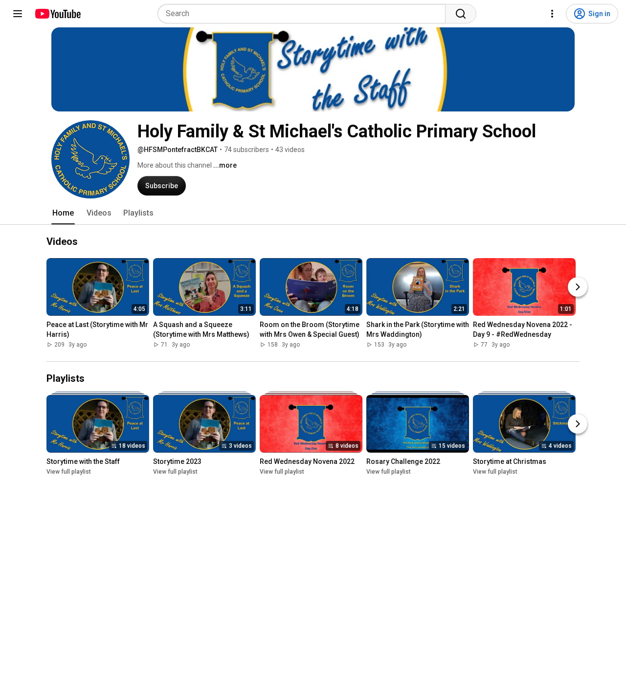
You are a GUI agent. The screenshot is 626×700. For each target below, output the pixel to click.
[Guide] (17, 14)
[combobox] (304, 14)
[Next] (577, 287)
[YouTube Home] (57, 13)
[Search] (460, 13)
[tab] (63, 213)
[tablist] (313, 213)
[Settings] (552, 14)
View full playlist (68, 471)
